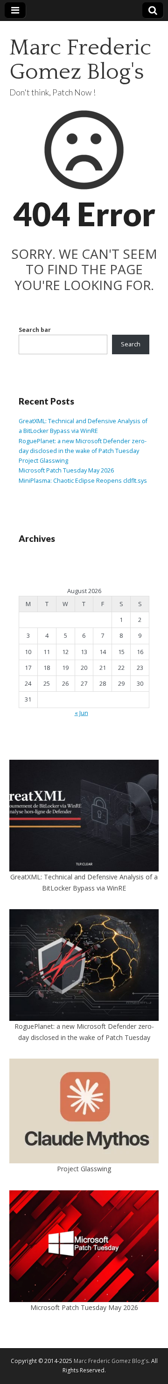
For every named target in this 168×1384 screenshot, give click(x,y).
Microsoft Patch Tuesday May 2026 (66, 470)
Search (130, 344)
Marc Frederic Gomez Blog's (80, 59)
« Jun (81, 713)
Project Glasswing (43, 461)
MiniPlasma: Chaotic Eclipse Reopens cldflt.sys (83, 481)
